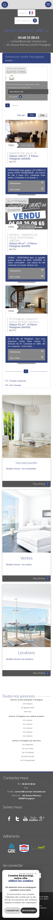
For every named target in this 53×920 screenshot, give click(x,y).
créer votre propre (16, 70)
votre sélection (23, 20)
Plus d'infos (40, 484)
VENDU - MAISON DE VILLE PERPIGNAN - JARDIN (23, 237)
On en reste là (26, 873)
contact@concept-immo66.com (29, 41)
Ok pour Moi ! (29, 910)
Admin (46, 899)
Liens (41, 899)
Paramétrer (12, 910)
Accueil (8, 61)
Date (42, 115)
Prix (31, 115)
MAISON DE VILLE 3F (23, 153)
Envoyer (13, 96)
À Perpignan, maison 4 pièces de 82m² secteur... (24, 320)
